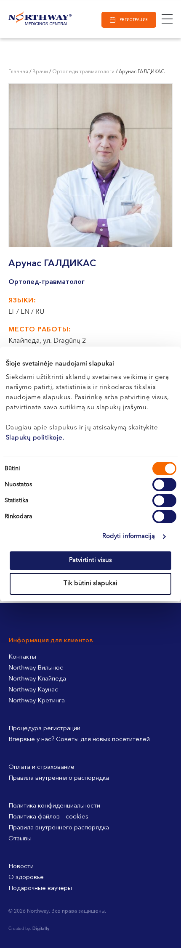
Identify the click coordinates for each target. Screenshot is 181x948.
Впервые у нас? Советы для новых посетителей (79, 739)
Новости (21, 866)
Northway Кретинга (36, 701)
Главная (18, 71)
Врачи (40, 71)
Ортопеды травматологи (83, 71)
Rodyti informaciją (128, 536)
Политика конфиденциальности (54, 806)
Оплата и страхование (41, 767)
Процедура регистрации (44, 729)
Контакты (22, 657)
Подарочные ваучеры (40, 888)
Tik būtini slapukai (90, 583)
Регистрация (134, 20)
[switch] (164, 484)
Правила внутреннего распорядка (58, 778)
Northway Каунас (33, 690)
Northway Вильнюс (35, 668)
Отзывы (20, 839)
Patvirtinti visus (90, 560)
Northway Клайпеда (37, 679)
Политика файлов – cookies (48, 817)
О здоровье (26, 877)
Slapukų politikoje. (35, 438)
